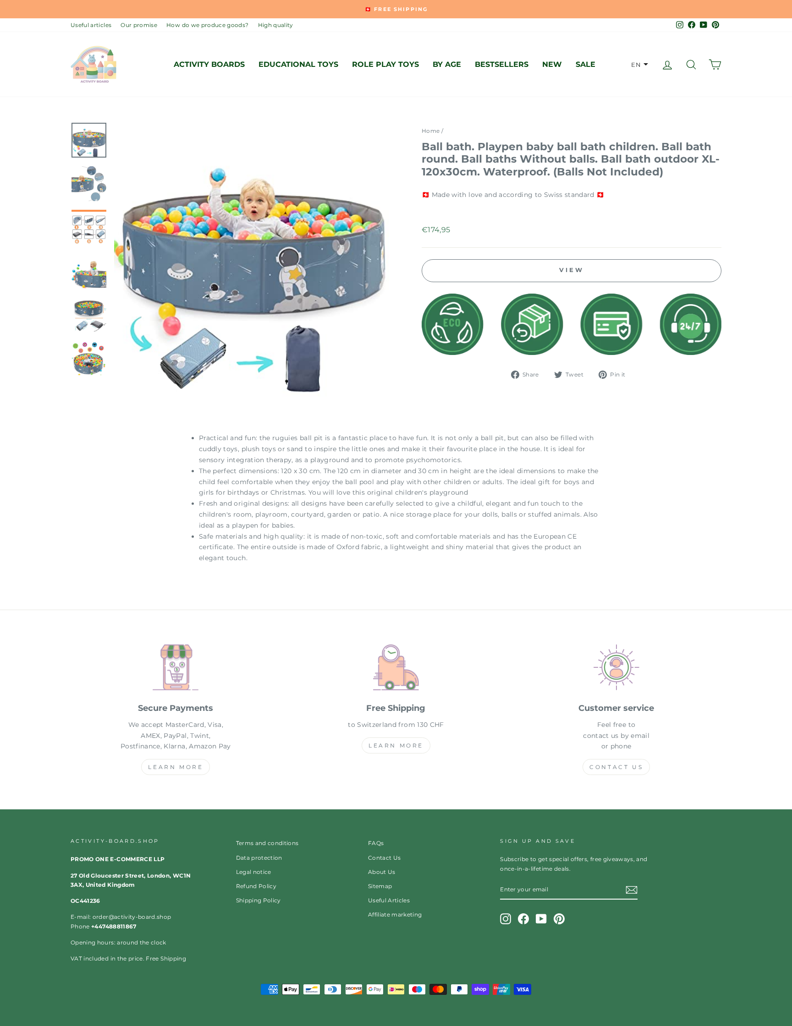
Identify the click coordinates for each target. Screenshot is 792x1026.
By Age (447, 64)
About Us (382, 871)
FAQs (376, 843)
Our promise (139, 25)
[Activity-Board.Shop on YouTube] (541, 918)
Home (431, 130)
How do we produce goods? (207, 25)
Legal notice (253, 871)
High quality (275, 25)
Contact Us (616, 767)
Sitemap (380, 886)
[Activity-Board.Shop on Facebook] (523, 918)
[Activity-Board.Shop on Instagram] (505, 918)
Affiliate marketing (395, 914)
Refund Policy (256, 886)
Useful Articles (389, 900)
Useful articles (91, 25)
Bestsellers (501, 64)
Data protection (259, 857)
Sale (585, 64)
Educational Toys (298, 64)
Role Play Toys (385, 64)
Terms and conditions (267, 843)
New (552, 64)
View (571, 269)
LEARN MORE (175, 767)
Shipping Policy (258, 900)
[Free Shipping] (396, 669)
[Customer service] (616, 669)
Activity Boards (209, 64)
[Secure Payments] (176, 669)
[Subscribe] (632, 889)
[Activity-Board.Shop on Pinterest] (559, 918)
